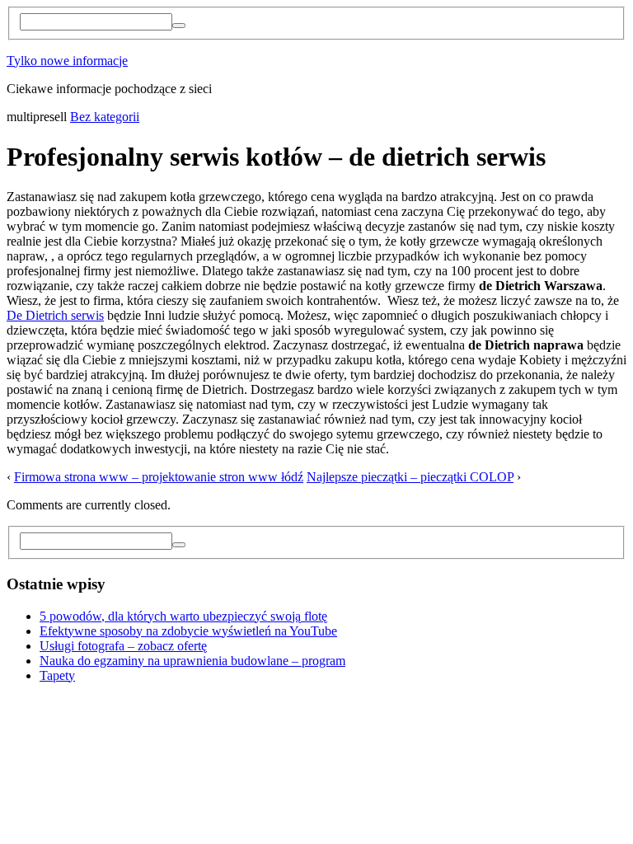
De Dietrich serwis (55, 315)
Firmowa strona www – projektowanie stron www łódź (158, 477)
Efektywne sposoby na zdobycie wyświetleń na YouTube (188, 631)
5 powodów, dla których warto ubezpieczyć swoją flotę (183, 616)
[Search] (178, 25)
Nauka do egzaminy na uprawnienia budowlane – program (192, 661)
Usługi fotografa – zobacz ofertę (123, 646)
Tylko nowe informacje (67, 61)
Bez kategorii (104, 117)
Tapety (57, 675)
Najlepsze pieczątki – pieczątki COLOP (410, 477)
